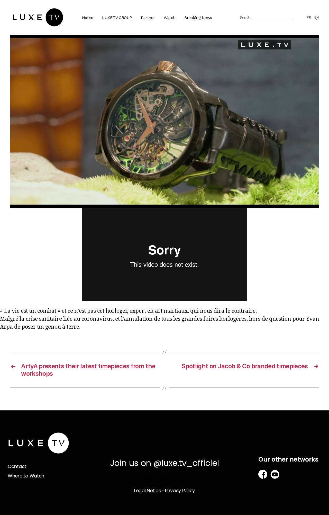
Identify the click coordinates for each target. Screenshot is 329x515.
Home (87, 17)
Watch (170, 17)
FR (309, 17)
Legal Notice (147, 490)
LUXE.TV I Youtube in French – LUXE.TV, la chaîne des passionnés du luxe (126, 86)
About (110, 34)
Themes (174, 34)
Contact (17, 466)
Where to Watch (181, 44)
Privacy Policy (180, 490)
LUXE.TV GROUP (117, 17)
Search (245, 17)
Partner (148, 17)
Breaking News (198, 17)
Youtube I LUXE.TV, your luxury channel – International (127, 64)
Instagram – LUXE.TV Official (124, 106)
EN (316, 17)
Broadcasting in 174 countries (123, 47)
